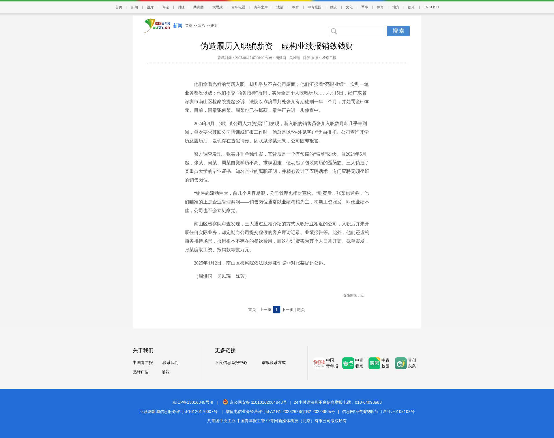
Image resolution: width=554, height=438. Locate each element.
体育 (380, 7)
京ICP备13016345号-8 (192, 402)
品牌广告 (141, 372)
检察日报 (328, 58)
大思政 (217, 7)
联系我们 (170, 362)
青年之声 (261, 7)
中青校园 (314, 7)
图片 (150, 7)
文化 (349, 7)
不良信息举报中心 (231, 362)
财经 (181, 7)
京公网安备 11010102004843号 (258, 402)
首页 (118, 7)
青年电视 (238, 7)
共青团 (198, 7)
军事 (364, 7)
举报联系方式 (273, 362)
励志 (333, 7)
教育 (295, 7)
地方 (395, 7)
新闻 (134, 7)
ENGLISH (431, 7)
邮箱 (166, 372)
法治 (279, 7)
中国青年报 (143, 362)
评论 (165, 7)
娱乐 (411, 7)
